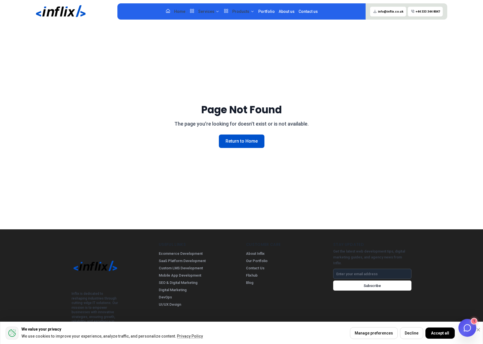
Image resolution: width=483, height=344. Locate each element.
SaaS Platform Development (182, 261)
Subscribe (372, 286)
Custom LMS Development (181, 268)
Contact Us (255, 268)
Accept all (440, 333)
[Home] (61, 11)
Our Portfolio (256, 261)
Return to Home (242, 141)
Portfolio (266, 11)
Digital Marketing (173, 290)
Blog (250, 283)
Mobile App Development (180, 275)
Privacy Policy (190, 336)
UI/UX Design (170, 304)
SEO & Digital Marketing (178, 283)
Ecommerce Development (181, 253)
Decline (411, 333)
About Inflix (255, 253)
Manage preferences (374, 333)
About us (287, 11)
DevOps (165, 297)
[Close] (478, 329)
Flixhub (252, 275)
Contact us (308, 11)
